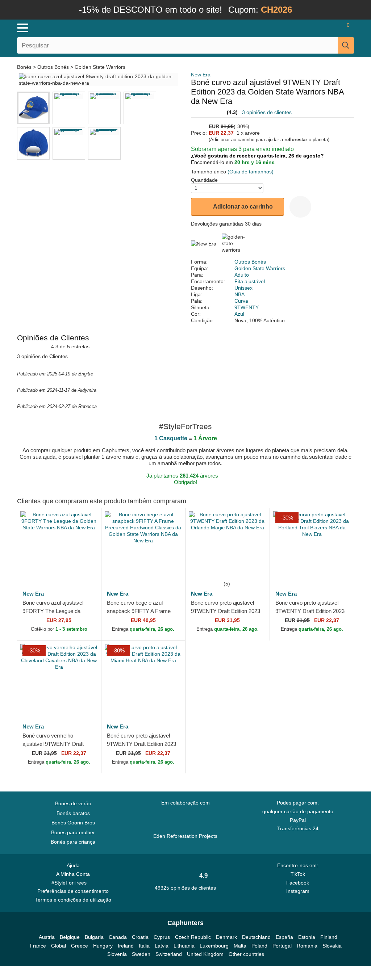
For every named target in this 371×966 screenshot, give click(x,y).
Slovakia (332, 946)
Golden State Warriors (100, 67)
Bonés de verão (73, 803)
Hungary (103, 946)
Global (58, 946)
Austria (47, 937)
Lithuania (184, 946)
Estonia (306, 937)
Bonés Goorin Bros (73, 823)
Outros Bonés (53, 67)
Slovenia (117, 954)
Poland (259, 946)
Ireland (126, 946)
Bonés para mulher (73, 832)
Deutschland (256, 937)
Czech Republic (193, 937)
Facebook (297, 883)
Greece (79, 946)
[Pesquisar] (346, 45)
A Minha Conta (73, 874)
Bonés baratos (73, 813)
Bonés (25, 67)
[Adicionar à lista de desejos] (300, 207)
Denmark (226, 937)
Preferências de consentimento (73, 891)
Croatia (140, 937)
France (38, 946)
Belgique (70, 937)
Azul (239, 314)
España (284, 937)
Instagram (297, 891)
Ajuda (73, 865)
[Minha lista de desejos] (325, 27)
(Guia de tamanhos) (251, 172)
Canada (118, 937)
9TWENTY (246, 307)
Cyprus (162, 937)
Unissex (243, 288)
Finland (328, 937)
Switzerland (168, 954)
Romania (307, 946)
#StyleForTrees (70, 883)
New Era (200, 74)
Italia (144, 946)
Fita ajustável (249, 281)
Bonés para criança (73, 842)
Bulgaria (94, 937)
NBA (239, 294)
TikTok (298, 874)
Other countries (246, 954)
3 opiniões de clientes (267, 112)
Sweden (141, 954)
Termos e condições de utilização (73, 900)
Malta (240, 946)
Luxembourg (214, 946)
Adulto (241, 275)
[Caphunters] (113, 27)
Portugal (282, 946)
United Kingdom (205, 954)
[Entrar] (305, 27)
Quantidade (204, 180)
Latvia (161, 946)
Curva (241, 301)
